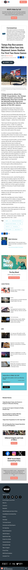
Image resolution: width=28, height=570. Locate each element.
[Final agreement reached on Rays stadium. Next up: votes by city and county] (5, 309)
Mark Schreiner (9, 55)
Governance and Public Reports (9, 525)
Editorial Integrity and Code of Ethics (14, 439)
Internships (5, 519)
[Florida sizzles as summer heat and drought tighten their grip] (5, 300)
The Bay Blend (14, 272)
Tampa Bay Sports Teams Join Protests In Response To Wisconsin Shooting (12, 402)
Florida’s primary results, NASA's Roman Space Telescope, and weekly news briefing (17, 321)
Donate (24, 2)
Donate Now (14, 478)
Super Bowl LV (18, 229)
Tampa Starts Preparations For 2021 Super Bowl (14, 419)
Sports (7, 220)
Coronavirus (12, 28)
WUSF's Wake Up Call (14, 10)
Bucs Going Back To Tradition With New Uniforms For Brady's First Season (12, 414)
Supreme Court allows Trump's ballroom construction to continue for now (18, 344)
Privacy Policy (5, 550)
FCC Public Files (6, 528)
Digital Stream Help (6, 536)
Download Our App (6, 544)
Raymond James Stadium (11, 223)
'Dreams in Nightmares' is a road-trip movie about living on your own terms (18, 354)
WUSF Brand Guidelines (7, 553)
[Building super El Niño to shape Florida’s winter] (5, 290)
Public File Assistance (7, 530)
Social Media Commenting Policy (9, 514)
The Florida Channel (7, 522)
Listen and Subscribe (14, 277)
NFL (20, 223)
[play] (2, 568)
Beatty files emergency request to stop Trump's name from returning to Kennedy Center (18, 365)
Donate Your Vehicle (7, 539)
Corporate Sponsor (6, 542)
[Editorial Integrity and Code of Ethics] (14, 432)
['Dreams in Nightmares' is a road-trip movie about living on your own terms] (5, 354)
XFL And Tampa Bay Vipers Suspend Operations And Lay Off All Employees (14, 424)
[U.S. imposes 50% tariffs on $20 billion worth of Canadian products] (5, 335)
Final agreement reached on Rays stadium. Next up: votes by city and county (18, 311)
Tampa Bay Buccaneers (17, 220)
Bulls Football (8, 229)
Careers (4, 516)
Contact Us (5, 505)
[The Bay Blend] (14, 262)
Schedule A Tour (6, 556)
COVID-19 (8, 226)
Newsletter (5, 508)
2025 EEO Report (6, 533)
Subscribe (14, 17)
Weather (11, 288)
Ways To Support (6, 547)
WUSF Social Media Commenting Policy (14, 460)
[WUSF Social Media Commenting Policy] (14, 453)
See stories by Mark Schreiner (15, 247)
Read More (14, 443)
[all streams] (26, 568)
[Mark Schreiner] (4, 241)
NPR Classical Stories (14, 361)
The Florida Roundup (14, 317)
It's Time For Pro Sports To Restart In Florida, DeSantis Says (13, 408)
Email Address (7, 382)
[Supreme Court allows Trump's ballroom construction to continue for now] (5, 345)
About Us (4, 502)
